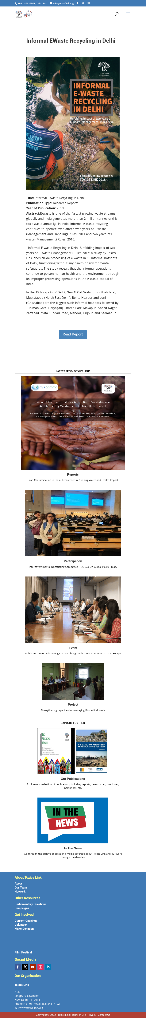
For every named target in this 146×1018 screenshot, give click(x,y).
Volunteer (21, 924)
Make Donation (24, 928)
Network (20, 891)
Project (73, 704)
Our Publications (73, 778)
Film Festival (23, 952)
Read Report (73, 335)
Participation (73, 561)
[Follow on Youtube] (33, 967)
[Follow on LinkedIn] (48, 967)
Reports (73, 474)
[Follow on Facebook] (18, 967)
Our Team (21, 887)
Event (73, 648)
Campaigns (22, 908)
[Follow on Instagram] (40, 967)
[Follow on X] (25, 967)
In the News (73, 848)
